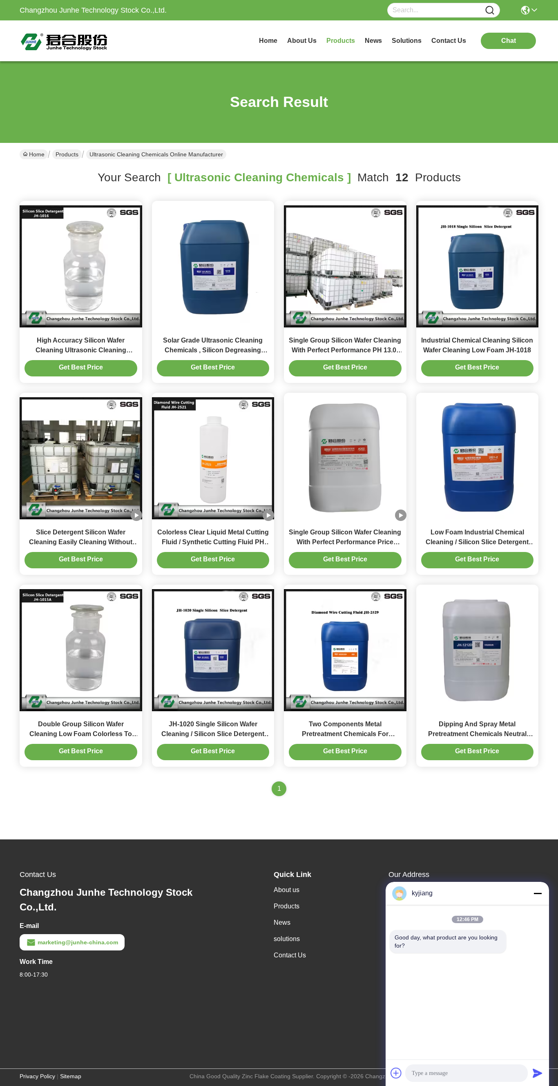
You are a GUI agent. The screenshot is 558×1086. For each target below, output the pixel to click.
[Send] (537, 1073)
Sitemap (70, 1076)
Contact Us (290, 955)
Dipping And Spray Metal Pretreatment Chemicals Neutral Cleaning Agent (477, 734)
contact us (448, 40)
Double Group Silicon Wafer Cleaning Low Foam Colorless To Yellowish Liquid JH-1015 (80, 734)
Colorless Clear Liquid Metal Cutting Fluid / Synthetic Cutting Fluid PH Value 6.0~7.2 (213, 542)
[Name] (490, 10)
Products (67, 154)
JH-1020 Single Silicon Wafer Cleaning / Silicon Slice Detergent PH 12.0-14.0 (212, 734)
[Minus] (537, 893)
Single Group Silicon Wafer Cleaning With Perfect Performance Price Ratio (345, 542)
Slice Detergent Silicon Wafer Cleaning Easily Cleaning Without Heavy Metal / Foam (80, 542)
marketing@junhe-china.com (78, 942)
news (373, 40)
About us (286, 889)
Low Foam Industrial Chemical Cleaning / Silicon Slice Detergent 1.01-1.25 (477, 542)
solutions (407, 40)
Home (268, 40)
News (282, 922)
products (340, 40)
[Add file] (396, 1073)
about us (302, 40)
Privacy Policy (37, 1076)
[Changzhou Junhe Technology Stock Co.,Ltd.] (64, 41)
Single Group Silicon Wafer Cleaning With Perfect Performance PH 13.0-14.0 (345, 350)
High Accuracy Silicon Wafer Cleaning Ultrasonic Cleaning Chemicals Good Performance (80, 350)
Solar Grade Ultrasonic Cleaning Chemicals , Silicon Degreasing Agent (213, 350)
